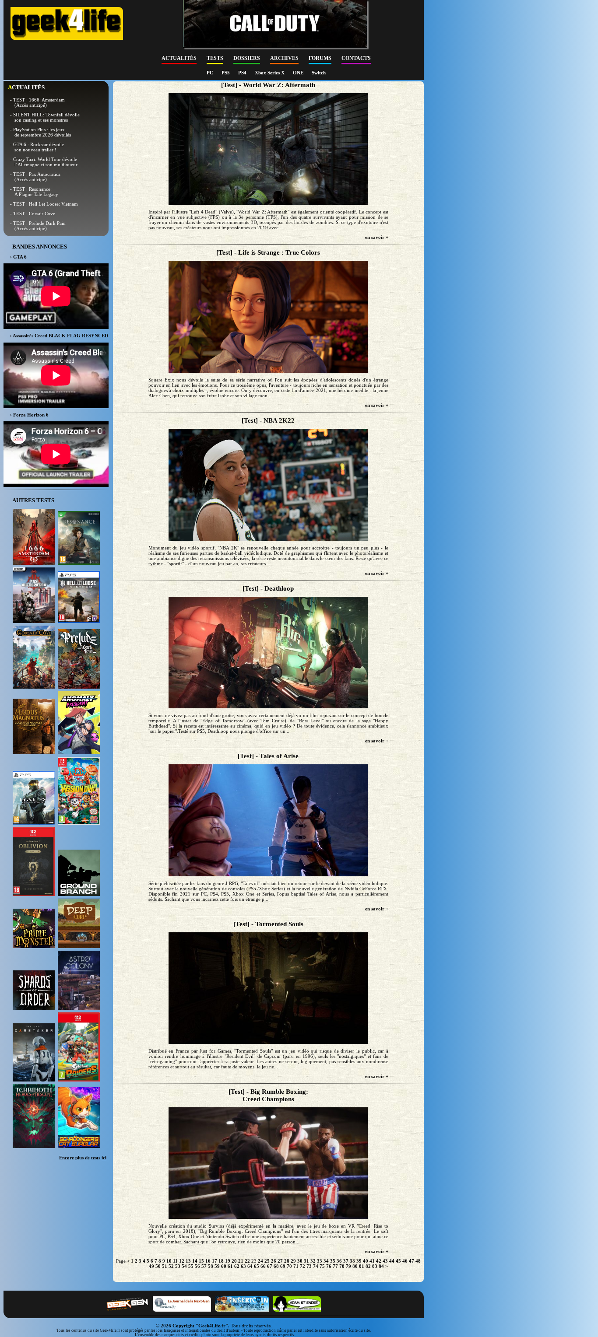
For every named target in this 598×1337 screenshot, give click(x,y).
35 (332, 1261)
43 (385, 1261)
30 (300, 1261)
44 (391, 1261)
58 (210, 1266)
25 (267, 1261)
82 (368, 1266)
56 (197, 1266)
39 (359, 1261)
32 (313, 1261)
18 (221, 1261)
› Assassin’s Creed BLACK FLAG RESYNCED (59, 335)
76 (328, 1266)
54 (184, 1266)
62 (236, 1266)
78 (342, 1266)
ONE (299, 72)
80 (355, 1266)
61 (230, 1266)
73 (309, 1266)
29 (293, 1261)
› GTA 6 (18, 256)
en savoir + (376, 237)
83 (374, 1266)
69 (282, 1266)
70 (289, 1266)
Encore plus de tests (82, 1157)
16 (208, 1261)
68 (276, 1266)
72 (302, 1266)
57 (204, 1266)
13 (188, 1261)
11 (175, 1261)
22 (247, 1261)
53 (177, 1266)
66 (263, 1266)
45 (398, 1261)
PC (211, 72)
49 (151, 1266)
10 (169, 1261)
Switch (319, 72)
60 (223, 1266)
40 (365, 1261)
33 (319, 1261)
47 (411, 1261)
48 (418, 1261)
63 (243, 1266)
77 (335, 1266)
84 (381, 1266)
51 (164, 1266)
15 (201, 1261)
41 (372, 1261)
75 (322, 1266)
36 (339, 1261)
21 (240, 1261)
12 (181, 1261)
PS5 (226, 72)
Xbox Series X (270, 72)
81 (361, 1266)
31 (306, 1261)
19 (227, 1261)
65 (256, 1266)
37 (345, 1261)
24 (260, 1261)
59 (217, 1266)
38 (352, 1261)
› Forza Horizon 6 (29, 414)
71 (296, 1266)
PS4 (243, 72)
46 (405, 1261)
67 (269, 1266)
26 (273, 1261)
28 (286, 1261)
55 (190, 1266)
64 (250, 1266)
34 (326, 1261)
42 (378, 1261)
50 (158, 1266)
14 (194, 1261)
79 (348, 1266)
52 (171, 1266)
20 (234, 1261)
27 (280, 1261)
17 (214, 1261)
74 (315, 1266)
